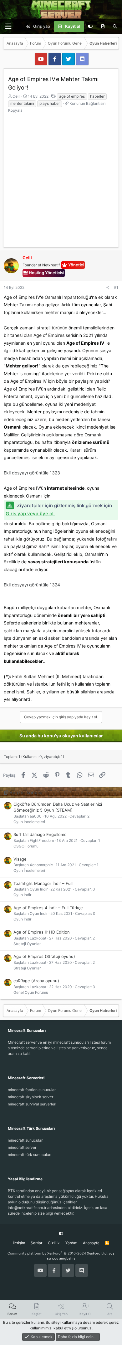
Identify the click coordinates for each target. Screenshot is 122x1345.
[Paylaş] (108, 287)
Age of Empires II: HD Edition (41, 932)
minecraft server (22, 1147)
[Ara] (115, 26)
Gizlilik (54, 1243)
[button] (8, 26)
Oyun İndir (22, 894)
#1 (116, 287)
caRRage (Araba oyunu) (36, 980)
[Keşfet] (102, 26)
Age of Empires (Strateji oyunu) (44, 956)
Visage (20, 859)
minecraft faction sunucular (32, 1089)
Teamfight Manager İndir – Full (43, 883)
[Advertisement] (61, 177)
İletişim (19, 1243)
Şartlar (36, 1243)
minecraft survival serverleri (32, 1104)
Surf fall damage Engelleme (40, 834)
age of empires (72, 96)
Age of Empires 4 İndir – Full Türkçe (48, 907)
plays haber (49, 103)
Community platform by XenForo (58, 1253)
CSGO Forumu (25, 846)
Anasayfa (91, 1243)
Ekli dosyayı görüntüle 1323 (32, 472)
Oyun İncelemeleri (29, 821)
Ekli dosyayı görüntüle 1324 (32, 584)
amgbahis (67, 1258)
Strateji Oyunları (27, 943)
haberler (97, 96)
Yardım (71, 1243)
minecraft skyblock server (30, 1097)
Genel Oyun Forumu (30, 992)
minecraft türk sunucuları (29, 1154)
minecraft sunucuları (25, 1140)
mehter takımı (22, 103)
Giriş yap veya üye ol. (30, 514)
